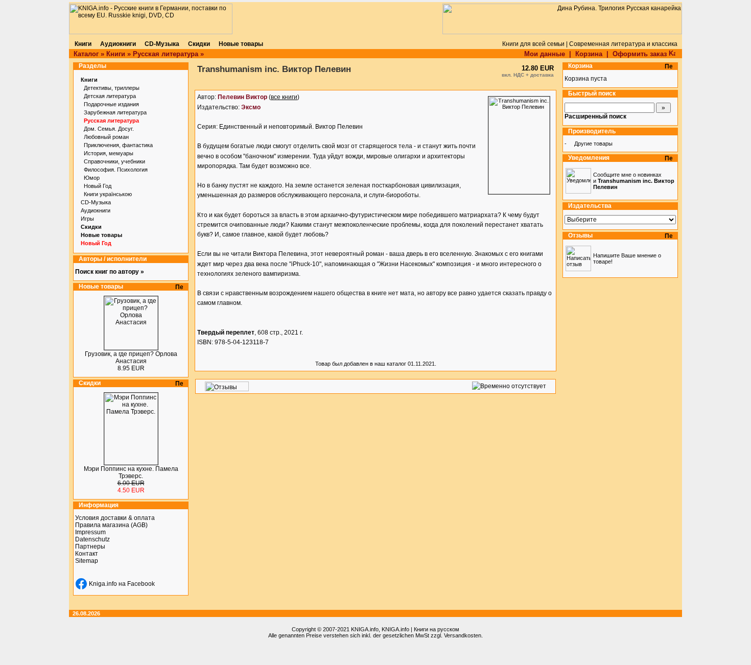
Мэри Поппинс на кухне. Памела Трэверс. (131, 472)
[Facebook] (81, 584)
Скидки (91, 227)
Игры (87, 219)
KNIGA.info (365, 629)
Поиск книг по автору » (109, 271)
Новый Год (97, 186)
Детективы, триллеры (111, 88)
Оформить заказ (641, 54)
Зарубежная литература (115, 112)
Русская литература (165, 54)
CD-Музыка (96, 202)
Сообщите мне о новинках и (633, 181)
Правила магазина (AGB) (111, 525)
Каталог (86, 54)
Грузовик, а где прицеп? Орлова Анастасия (131, 357)
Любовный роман (106, 137)
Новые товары (101, 235)
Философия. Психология (116, 170)
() (258, 97)
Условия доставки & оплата (115, 517)
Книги (115, 54)
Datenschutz (92, 539)
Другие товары (593, 143)
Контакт (86, 553)
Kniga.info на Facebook (122, 583)
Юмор (92, 178)
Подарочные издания (111, 104)
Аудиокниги (95, 210)
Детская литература (110, 96)
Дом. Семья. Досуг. (109, 129)
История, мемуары (108, 153)
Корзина (588, 54)
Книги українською (108, 194)
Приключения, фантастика (118, 145)
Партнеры (90, 546)
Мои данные (544, 54)
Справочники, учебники (114, 161)
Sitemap (86, 560)
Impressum (90, 532)
